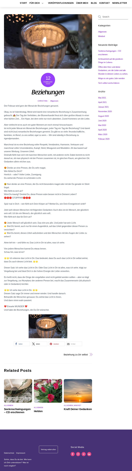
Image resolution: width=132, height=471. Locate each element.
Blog (94, 3)
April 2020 (102, 130)
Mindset (77, 405)
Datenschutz (9, 453)
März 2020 (102, 134)
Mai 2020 (102, 125)
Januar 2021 (103, 107)
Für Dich (35, 3)
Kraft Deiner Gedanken (78, 409)
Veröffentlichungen (61, 3)
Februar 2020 (103, 139)
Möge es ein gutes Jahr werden (111, 78)
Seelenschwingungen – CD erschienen (17, 411)
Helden (38, 411)
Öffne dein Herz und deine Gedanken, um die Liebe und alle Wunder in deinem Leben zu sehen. (113, 70)
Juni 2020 (102, 120)
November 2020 (105, 111)
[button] (22, 344)
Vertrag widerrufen (48, 449)
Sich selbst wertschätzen (108, 83)
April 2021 (102, 102)
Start (23, 3)
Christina (43, 101)
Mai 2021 (102, 98)
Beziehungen (48, 93)
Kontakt (104, 3)
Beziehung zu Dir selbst (76, 354)
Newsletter (119, 3)
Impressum (20, 453)
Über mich (82, 3)
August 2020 (103, 116)
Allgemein (54, 101)
